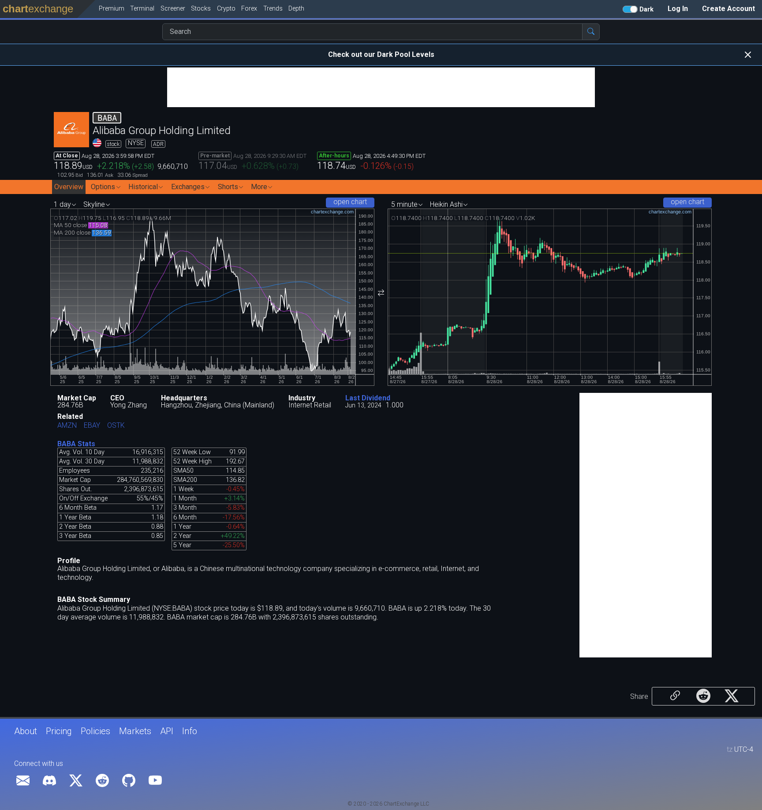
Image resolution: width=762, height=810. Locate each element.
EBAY (92, 425)
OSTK (116, 425)
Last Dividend (367, 398)
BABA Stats (76, 444)
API (166, 731)
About (25, 731)
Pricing (59, 731)
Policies (95, 731)
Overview (68, 187)
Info (189, 731)
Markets (135, 731)
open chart (350, 202)
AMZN (67, 425)
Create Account (728, 8)
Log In (678, 8)
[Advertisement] (381, 87)
